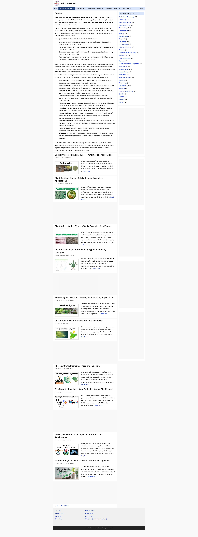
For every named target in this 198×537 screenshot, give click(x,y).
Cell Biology (122, 41)
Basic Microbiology (125, 22)
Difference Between (125, 47)
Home (55, 8)
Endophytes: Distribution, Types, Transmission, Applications (83, 155)
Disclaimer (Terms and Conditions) (96, 519)
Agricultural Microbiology (126, 17)
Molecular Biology (124, 77)
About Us (58, 516)
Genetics (122, 61)
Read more (86, 171)
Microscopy (122, 74)
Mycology (122, 80)
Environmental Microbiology (127, 52)
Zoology (121, 102)
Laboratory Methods (94, 8)
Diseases (122, 50)
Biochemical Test (124, 25)
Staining (121, 94)
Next (66, 505)
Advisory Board (59, 513)
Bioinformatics (123, 30)
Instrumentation (124, 69)
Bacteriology (123, 19)
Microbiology (80, 8)
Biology (121, 33)
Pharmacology (123, 86)
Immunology (123, 66)
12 (62, 505)
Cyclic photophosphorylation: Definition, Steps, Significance (84, 389)
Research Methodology (126, 91)
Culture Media (123, 44)
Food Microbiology (124, 58)
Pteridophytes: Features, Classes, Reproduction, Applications (84, 297)
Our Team (58, 511)
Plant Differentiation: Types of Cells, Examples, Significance (83, 226)
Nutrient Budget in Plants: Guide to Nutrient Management (82, 460)
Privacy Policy (89, 513)
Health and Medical (112, 8)
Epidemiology (123, 55)
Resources (125, 8)
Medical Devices (124, 72)
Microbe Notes (69, 3)
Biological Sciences (66, 8)
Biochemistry (123, 28)
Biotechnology (123, 36)
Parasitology (123, 83)
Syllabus (121, 96)
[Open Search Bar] (141, 8)
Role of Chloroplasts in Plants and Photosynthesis (79, 320)
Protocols (122, 88)
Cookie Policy (89, 516)
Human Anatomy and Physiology (129, 63)
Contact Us (58, 519)
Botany (121, 39)
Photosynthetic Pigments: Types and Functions (77, 366)
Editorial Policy (89, 511)
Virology (121, 99)
